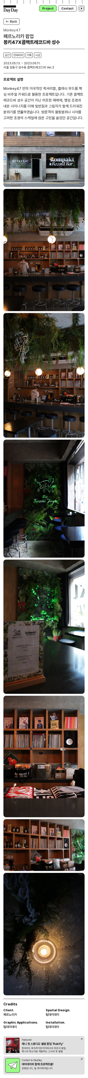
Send (74, 227)
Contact (67, 8)
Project (48, 8)
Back (13, 21)
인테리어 (18, 55)
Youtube (81, 8)
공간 (7, 55)
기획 (29, 55)
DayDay (10, 9)
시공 (37, 55)
